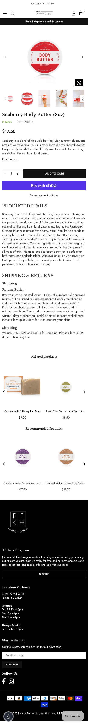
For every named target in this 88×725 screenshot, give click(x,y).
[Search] (13, 13)
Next (82, 57)
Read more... (10, 159)
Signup (44, 574)
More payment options (44, 195)
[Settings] (73, 13)
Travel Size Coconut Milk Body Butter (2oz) (66, 411)
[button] (8, 716)
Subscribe (12, 664)
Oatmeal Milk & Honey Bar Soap (22, 411)
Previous (5, 57)
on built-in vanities (44, 21)
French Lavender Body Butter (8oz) (22, 483)
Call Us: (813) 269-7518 (42, 3)
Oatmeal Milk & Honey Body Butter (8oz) (66, 483)
